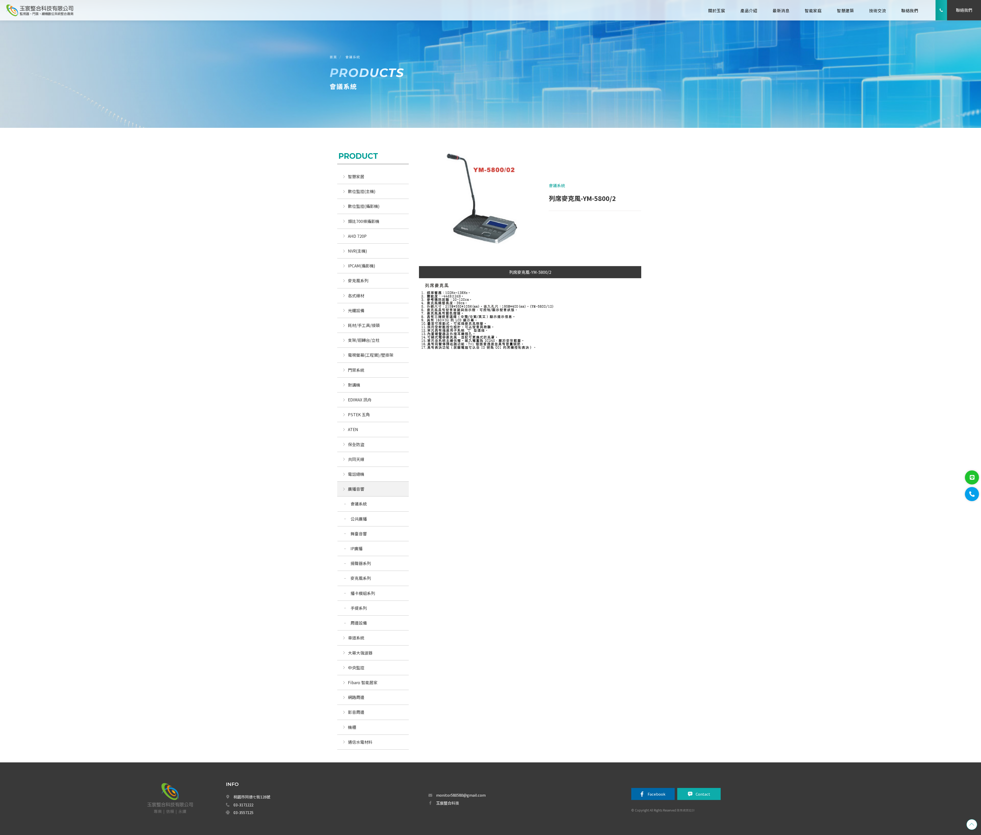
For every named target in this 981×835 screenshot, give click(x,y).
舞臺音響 (359, 534)
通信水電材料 (360, 742)
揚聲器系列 (361, 563)
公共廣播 (359, 519)
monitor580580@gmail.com (461, 795)
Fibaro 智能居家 (363, 682)
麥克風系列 (358, 280)
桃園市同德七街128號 (251, 796)
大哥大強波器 (360, 653)
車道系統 (356, 638)
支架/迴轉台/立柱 (364, 340)
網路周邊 (356, 697)
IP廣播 (357, 548)
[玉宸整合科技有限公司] (39, 10)
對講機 (354, 385)
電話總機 (356, 474)
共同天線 (356, 459)
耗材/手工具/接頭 (364, 325)
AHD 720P (357, 236)
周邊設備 (359, 623)
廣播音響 (356, 489)
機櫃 (352, 727)
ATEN (353, 429)
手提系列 (359, 608)
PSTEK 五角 (359, 414)
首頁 (333, 56)
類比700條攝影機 (363, 221)
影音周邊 (356, 712)
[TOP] (971, 824)
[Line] (972, 477)
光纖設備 (356, 310)
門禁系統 (356, 370)
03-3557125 (243, 812)
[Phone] (972, 494)
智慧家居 (356, 176)
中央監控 (356, 667)
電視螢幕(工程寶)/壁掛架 (370, 355)
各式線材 (356, 295)
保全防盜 (356, 444)
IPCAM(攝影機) (361, 266)
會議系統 (353, 56)
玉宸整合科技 (447, 803)
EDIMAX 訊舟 (359, 400)
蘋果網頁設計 (685, 810)
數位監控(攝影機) (364, 206)
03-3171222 (243, 804)
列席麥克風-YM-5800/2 (530, 272)
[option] (474, 202)
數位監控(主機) (362, 191)
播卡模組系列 (363, 593)
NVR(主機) (357, 251)
